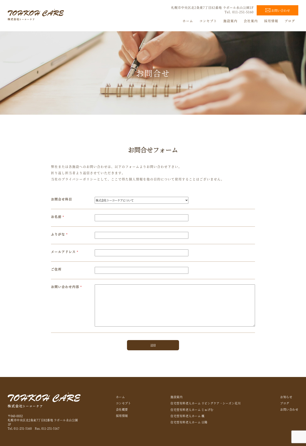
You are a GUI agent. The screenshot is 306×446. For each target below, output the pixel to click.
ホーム (120, 397)
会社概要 (122, 409)
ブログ (284, 403)
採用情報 (122, 415)
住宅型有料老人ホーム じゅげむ (192, 409)
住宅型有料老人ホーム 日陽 (189, 422)
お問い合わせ (289, 409)
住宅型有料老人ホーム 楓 (187, 416)
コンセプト (123, 403)
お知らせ (286, 397)
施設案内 (176, 397)
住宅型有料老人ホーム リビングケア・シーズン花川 (205, 403)
